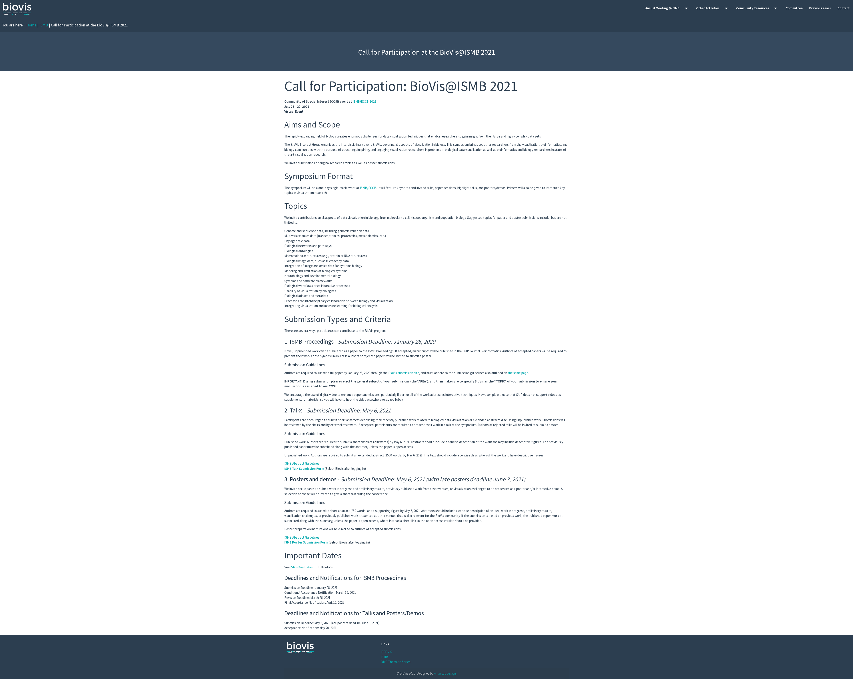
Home (31, 25)
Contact (843, 8)
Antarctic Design (445, 673)
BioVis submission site (403, 373)
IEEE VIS (386, 652)
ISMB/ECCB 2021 (365, 101)
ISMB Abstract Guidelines (301, 463)
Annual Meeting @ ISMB (667, 8)
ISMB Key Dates (301, 567)
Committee (794, 8)
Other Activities (712, 8)
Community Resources (757, 8)
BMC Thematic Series (396, 662)
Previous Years (820, 8)
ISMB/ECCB (368, 188)
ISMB (43, 25)
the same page (518, 373)
